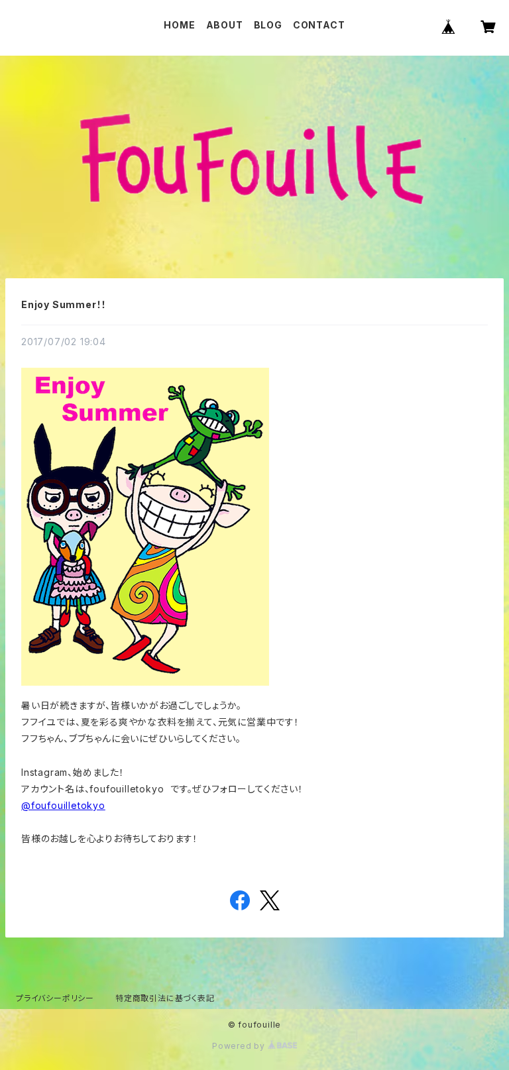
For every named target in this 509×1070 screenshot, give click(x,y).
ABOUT (224, 24)
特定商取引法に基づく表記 (165, 998)
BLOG (268, 24)
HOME (179, 24)
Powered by (240, 1046)
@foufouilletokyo (63, 805)
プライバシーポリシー (55, 998)
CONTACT (319, 24)
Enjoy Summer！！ (64, 304)
